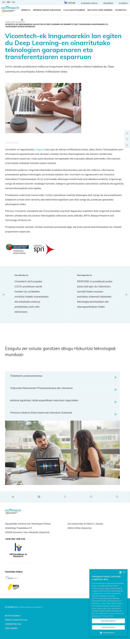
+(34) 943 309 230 (15, 538)
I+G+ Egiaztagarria (74, 10)
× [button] (124, 572)
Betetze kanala (12, 616)
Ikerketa (25, 10)
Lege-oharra (11, 628)
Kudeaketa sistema (89, 3)
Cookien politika (13, 624)
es (4, 2)
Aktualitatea (108, 3)
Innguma (40, 149)
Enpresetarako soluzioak (47, 10)
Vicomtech (120, 10)
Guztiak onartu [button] (108, 621)
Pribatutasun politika (16, 620)
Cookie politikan (108, 616)
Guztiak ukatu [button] (108, 627)
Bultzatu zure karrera (100, 10)
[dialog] (108, 602)
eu (8, 2)
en (14, 2)
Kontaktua (123, 3)
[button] (108, 632)
